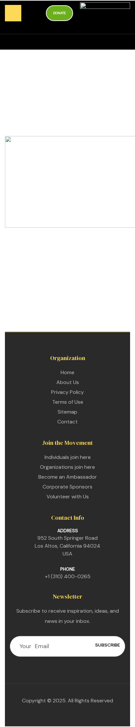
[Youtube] (78, 714)
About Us (67, 382)
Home (67, 372)
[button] (59, 13)
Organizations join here (67, 467)
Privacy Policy (67, 392)
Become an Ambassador (67, 476)
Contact (67, 421)
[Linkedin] (67, 714)
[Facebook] (56, 714)
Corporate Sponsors (67, 486)
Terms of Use (67, 401)
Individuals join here (68, 457)
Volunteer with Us (68, 496)
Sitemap (67, 411)
